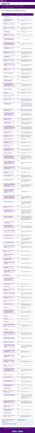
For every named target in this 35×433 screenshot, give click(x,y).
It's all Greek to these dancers (8, 201)
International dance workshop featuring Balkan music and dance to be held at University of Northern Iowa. (9, 401)
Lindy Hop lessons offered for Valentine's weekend (8, 119)
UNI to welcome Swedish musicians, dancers (9, 206)
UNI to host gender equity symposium (9, 283)
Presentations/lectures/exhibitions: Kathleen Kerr (9, 135)
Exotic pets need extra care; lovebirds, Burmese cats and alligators (9, 385)
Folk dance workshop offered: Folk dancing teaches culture (9, 409)
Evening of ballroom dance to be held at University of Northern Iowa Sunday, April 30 (9, 246)
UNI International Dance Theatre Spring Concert (9, 23)
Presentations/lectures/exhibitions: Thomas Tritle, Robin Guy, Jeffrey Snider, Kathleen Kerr (9, 149)
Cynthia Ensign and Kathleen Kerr (9, 303)
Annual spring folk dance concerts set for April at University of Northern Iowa (9, 394)
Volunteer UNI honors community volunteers (9, 34)
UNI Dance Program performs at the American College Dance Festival (9, 38)
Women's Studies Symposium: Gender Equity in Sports (9, 297)
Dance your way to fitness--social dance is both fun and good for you (9, 380)
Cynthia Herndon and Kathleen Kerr (9, 72)
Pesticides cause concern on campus (9, 98)
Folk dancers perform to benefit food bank (9, 415)
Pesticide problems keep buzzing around (8, 145)
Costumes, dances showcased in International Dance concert (8, 80)
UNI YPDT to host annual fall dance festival (9, 27)
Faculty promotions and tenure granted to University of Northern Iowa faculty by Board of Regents (9, 351)
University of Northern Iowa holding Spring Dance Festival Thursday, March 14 (9, 231)
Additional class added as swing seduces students (8, 109)
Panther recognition (7, 31)
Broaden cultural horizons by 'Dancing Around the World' (9, 56)
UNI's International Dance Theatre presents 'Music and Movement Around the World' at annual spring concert (9, 43)
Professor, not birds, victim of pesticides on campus (9, 69)
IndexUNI (6, 3)
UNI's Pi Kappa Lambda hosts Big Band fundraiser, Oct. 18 (9, 48)
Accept (15, 431)
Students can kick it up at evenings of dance (9, 251)
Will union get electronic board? (8, 175)
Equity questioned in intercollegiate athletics (9, 289)
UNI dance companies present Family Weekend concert (9, 52)
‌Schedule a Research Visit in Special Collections (9, 423)
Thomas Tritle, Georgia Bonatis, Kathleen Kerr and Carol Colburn (8, 216)
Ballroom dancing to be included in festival (9, 391)
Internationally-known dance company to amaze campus (9, 222)
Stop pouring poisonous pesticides (9, 179)
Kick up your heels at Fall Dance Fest (9, 138)
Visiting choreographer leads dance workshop (9, 406)
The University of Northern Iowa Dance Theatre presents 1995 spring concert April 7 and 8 (9, 262)
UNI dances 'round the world (8, 152)
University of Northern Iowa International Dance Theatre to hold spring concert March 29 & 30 (9, 226)
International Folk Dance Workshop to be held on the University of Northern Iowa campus (9, 361)
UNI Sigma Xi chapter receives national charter (9, 365)
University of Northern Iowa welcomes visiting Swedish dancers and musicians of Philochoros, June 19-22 (9, 210)
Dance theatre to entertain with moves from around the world (9, 103)
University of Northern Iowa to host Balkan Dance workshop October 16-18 (9, 338)
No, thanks (20, 431)
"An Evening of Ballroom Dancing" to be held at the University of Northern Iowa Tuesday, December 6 (9, 271)
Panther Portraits (6, 16)
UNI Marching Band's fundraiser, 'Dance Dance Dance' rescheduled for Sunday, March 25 (9, 64)
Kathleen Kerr (6, 76)
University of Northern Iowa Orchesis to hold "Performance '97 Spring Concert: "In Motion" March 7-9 (9, 167)
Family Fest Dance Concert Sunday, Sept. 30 (9, 60)
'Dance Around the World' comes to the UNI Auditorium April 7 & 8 (9, 258)
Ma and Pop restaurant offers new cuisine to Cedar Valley (9, 20)
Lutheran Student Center (7, 412)
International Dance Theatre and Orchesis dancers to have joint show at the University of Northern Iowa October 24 (10, 332)
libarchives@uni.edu (23, 419)
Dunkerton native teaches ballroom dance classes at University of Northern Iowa (9, 325)
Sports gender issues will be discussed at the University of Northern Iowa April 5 (9, 293)
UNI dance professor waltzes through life (9, 95)
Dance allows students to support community (9, 132)
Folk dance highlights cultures (8, 376)
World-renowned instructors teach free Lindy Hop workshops (9, 122)
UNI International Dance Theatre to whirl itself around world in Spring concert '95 (9, 255)
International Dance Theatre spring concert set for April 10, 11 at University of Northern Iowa (9, 356)
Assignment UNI (6, 286)
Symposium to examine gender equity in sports (10, 300)
